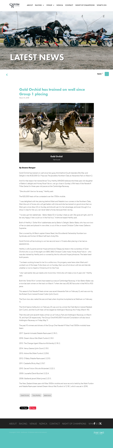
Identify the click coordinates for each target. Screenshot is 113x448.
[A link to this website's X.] (100, 423)
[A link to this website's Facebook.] (94, 423)
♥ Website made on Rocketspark (37, 432)
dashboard (24, 432)
